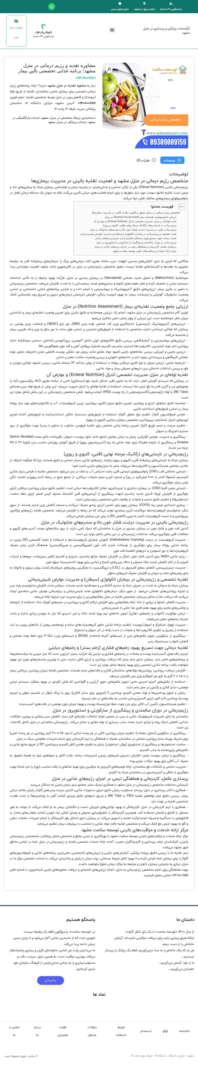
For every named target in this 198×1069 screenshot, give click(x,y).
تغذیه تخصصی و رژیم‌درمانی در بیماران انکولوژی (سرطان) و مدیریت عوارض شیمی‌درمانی (128, 233)
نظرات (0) (143, 160)
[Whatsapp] (51, 6)
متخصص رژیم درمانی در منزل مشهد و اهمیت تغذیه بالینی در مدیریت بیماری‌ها (136, 212)
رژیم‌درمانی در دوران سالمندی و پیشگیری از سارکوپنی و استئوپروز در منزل (136, 242)
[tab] (172, 160)
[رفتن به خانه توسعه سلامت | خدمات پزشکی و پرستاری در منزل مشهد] (180, 31)
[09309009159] (43, 26)
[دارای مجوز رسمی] (119, 3)
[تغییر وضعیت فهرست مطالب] (179, 206)
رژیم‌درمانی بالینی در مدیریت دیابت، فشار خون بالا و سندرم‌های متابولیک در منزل (133, 229)
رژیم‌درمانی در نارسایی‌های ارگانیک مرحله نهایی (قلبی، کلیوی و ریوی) (139, 225)
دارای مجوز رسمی (120, 9)
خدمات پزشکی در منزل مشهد (67, 122)
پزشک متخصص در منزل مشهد (60, 117)
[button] (112, 30)
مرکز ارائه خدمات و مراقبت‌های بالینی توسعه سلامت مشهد (144, 250)
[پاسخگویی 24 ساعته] (170, 3)
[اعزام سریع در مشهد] (144, 3)
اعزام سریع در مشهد (144, 9)
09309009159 (43, 33)
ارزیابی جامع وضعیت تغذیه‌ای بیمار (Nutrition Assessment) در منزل (140, 217)
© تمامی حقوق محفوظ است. (21, 1056)
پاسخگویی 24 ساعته (171, 9)
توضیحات (169, 160)
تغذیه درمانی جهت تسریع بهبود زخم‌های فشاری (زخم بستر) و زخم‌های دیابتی (135, 238)
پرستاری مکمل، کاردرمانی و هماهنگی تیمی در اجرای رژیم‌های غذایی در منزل (135, 246)
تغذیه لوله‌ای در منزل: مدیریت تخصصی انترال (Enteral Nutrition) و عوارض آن (135, 221)
